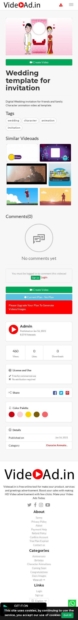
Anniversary (39, 556)
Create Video (40, 62)
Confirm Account (39, 537)
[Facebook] (55, 392)
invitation (14, 127)
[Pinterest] (67, 392)
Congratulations (39, 572)
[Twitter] (61, 392)
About (39, 525)
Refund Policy (39, 533)
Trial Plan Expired (39, 541)
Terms (39, 517)
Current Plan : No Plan (40, 297)
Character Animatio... (57, 445)
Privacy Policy (39, 521)
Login (44, 277)
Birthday (39, 560)
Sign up (35, 277)
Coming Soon (39, 568)
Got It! (67, 615)
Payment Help (39, 529)
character (30, 120)
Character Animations (39, 564)
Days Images (39, 576)
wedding (13, 120)
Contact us (39, 545)
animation (48, 120)
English (39, 601)
